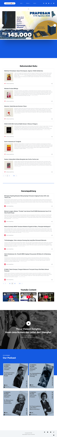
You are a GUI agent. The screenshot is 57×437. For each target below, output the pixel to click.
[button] (2, 25)
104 (14, 175)
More (34, 3)
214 (19, 283)
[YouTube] (53, 3)
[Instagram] (48, 3)
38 (9, 283)
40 (14, 283)
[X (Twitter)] (46, 3)
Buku (21, 3)
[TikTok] (51, 3)
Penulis (28, 3)
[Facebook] (43, 3)
